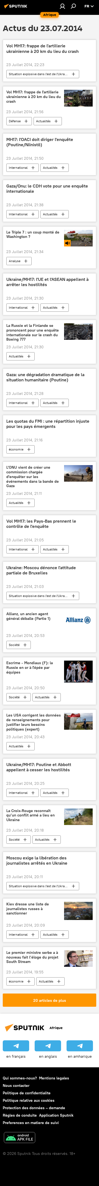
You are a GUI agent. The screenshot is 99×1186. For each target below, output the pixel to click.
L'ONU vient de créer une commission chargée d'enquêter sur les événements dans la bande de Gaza (32, 476)
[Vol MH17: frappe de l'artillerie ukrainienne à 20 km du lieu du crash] (78, 98)
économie (16, 449)
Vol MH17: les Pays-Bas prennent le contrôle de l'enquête (41, 524)
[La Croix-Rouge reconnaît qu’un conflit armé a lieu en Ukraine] (78, 816)
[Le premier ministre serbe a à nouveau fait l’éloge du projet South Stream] (78, 958)
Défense (15, 121)
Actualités (43, 121)
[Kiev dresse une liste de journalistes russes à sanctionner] (78, 911)
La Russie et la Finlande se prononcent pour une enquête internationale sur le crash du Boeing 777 (32, 332)
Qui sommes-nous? (20, 1078)
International (18, 167)
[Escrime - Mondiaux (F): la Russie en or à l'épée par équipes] (78, 672)
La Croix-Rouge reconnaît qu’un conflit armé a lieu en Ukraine (30, 815)
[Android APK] (19, 1138)
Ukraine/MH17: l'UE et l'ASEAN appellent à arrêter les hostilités (47, 282)
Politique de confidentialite (27, 1092)
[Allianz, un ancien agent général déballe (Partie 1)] (78, 621)
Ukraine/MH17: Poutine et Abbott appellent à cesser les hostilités (38, 767)
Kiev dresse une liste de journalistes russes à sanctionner (27, 909)
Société (14, 645)
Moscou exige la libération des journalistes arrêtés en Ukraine (36, 860)
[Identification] (62, 6)
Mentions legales (54, 1078)
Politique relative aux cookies (28, 1100)
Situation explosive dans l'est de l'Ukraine (39, 74)
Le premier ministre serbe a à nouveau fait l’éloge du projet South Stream (32, 957)
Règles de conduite (20, 1115)
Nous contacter (16, 1085)
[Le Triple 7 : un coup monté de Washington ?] (78, 238)
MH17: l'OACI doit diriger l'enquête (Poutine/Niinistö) (39, 142)
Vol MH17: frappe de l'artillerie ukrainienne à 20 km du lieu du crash (42, 48)
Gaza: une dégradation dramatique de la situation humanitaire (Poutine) (45, 377)
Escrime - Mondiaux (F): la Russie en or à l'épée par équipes (29, 668)
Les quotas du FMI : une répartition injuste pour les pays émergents (47, 424)
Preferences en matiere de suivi (31, 1122)
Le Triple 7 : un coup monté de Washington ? (32, 234)
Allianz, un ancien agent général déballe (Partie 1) (28, 616)
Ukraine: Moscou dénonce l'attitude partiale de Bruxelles (41, 570)
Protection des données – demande (34, 1107)
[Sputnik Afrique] (16, 8)
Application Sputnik (56, 1115)
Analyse (14, 261)
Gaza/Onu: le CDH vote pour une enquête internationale (47, 188)
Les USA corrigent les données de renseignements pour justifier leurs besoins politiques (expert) (33, 722)
